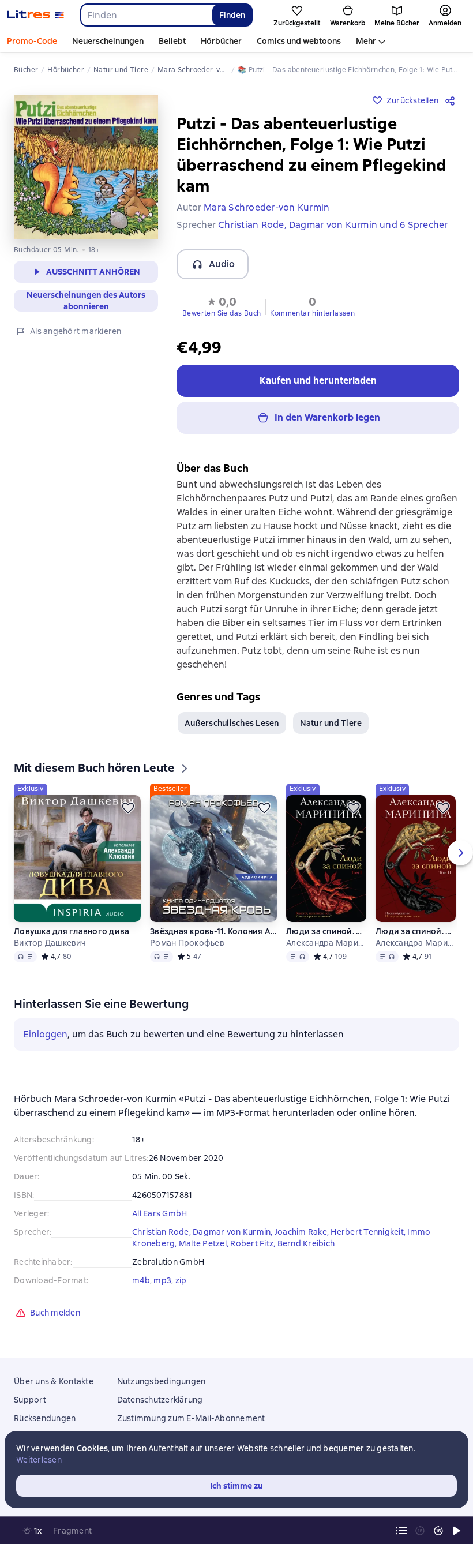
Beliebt (172, 41)
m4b (141, 1280)
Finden (232, 15)
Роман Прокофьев (187, 943)
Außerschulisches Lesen (232, 723)
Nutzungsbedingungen (161, 1381)
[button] (221, 305)
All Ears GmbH (159, 1213)
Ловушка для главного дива (71, 931)
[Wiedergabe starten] (457, 1531)
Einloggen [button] (45, 1034)
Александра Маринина (326, 943)
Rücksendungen (45, 1418)
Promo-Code (32, 41)
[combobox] (146, 15)
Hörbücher (221, 41)
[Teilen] (452, 100)
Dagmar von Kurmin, (234, 1232)
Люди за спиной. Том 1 (326, 931)
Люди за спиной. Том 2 (415, 931)
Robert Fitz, (253, 1243)
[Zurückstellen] (128, 808)
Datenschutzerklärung (160, 1400)
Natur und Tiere (331, 723)
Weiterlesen (39, 1460)
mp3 (162, 1280)
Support (30, 1400)
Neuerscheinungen (108, 41)
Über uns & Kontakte (53, 1381)
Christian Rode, (162, 1232)
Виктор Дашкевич (50, 943)
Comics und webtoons (299, 41)
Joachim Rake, (303, 1232)
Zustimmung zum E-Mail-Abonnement (191, 1418)
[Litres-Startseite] (35, 15)
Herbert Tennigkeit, (369, 1232)
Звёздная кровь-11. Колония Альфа (213, 931)
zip (181, 1280)
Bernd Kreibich (306, 1243)
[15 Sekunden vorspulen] (438, 1531)
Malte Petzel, (205, 1243)
